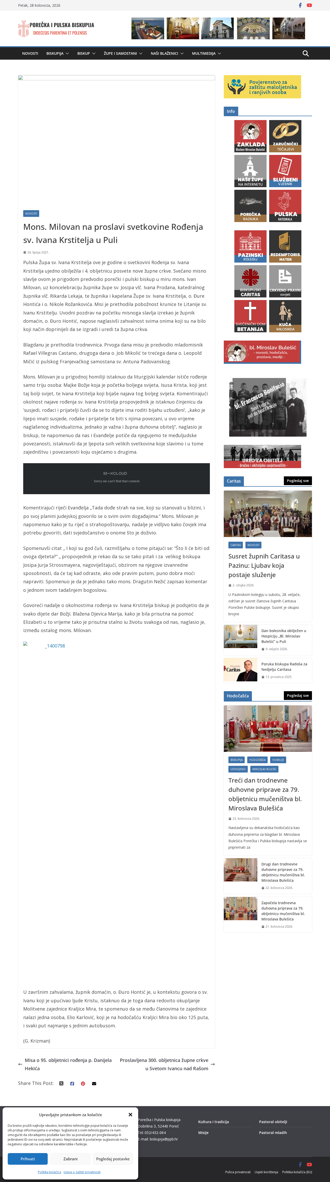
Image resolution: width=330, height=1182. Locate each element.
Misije (203, 1132)
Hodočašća (257, 760)
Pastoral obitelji (273, 1121)
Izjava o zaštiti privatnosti (82, 1172)
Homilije (278, 760)
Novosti (30, 53)
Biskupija (54, 53)
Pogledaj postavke (113, 1158)
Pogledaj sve (298, 480)
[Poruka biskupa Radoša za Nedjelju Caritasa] (240, 670)
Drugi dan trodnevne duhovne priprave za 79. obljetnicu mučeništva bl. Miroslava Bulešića (283, 872)
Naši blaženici (164, 53)
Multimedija (204, 53)
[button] (130, 1114)
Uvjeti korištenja (266, 1172)
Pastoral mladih (273, 1132)
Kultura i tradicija (213, 1121)
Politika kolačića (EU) (297, 1172)
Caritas (235, 545)
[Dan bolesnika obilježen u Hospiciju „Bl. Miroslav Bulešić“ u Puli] (240, 640)
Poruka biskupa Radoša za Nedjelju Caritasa (284, 666)
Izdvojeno (238, 769)
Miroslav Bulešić (264, 769)
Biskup (83, 53)
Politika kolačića (49, 1172)
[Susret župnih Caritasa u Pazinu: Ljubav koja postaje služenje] (268, 514)
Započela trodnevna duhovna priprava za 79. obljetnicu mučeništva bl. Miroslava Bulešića (283, 910)
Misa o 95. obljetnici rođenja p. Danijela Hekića (68, 1064)
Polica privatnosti (238, 1172)
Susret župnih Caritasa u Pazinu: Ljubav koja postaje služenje (264, 565)
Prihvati (28, 1158)
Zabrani (70, 1158)
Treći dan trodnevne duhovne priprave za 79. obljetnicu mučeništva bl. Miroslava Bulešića (265, 794)
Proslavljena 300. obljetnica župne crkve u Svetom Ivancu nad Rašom (164, 1064)
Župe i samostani (120, 53)
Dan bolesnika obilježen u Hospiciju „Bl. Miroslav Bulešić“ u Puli (283, 636)
